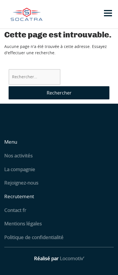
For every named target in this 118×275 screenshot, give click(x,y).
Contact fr (15, 210)
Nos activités (18, 155)
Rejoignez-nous (21, 182)
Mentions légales (23, 223)
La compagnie (19, 169)
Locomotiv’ (72, 258)
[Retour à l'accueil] (26, 14)
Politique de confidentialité (34, 237)
